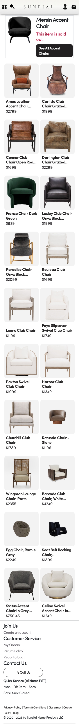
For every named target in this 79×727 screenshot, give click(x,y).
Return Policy (13, 650)
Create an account (17, 632)
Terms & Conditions (34, 707)
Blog (16, 713)
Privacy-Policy (12, 707)
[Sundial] (38, 7)
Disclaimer (54, 707)
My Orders (12, 644)
